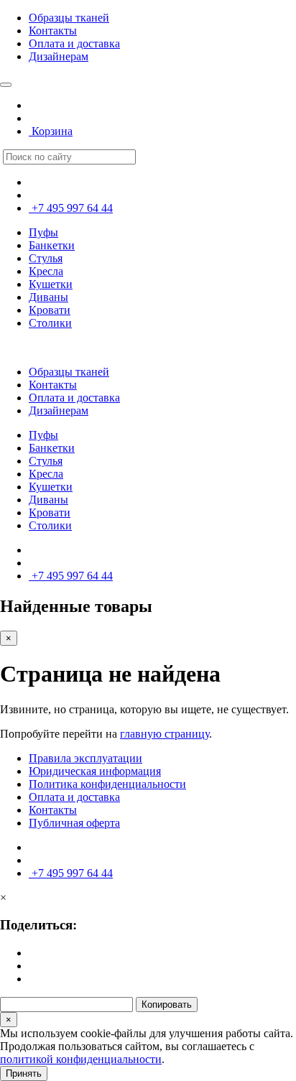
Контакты (53, 30)
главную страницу (164, 734)
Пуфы (43, 232)
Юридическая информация (95, 771)
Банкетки (52, 245)
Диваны (48, 297)
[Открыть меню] (5, 85)
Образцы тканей (69, 17)
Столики (50, 323)
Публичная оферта (74, 823)
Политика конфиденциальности (107, 784)
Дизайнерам (58, 56)
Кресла (46, 271)
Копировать (167, 1004)
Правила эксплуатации (85, 758)
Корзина (51, 131)
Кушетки (51, 284)
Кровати (49, 310)
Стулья (46, 258)
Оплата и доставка (74, 43)
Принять (24, 1073)
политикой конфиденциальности (81, 1059)
